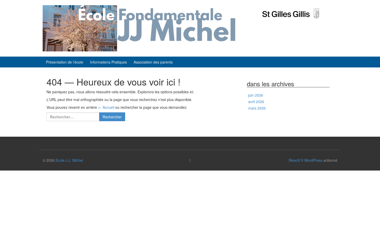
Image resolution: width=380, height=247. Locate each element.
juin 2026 (255, 95)
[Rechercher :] (73, 116)
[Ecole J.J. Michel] (140, 27)
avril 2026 (256, 101)
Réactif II (296, 160)
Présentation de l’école (64, 62)
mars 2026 (257, 108)
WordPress (313, 160)
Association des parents (153, 62)
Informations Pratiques (108, 62)
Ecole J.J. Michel (69, 160)
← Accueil (106, 107)
